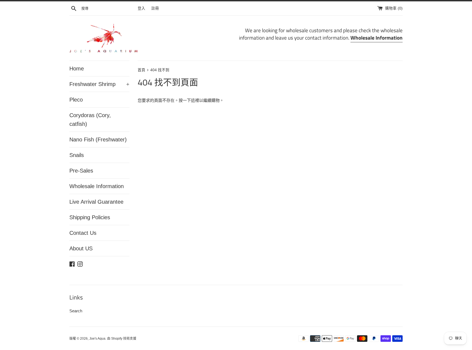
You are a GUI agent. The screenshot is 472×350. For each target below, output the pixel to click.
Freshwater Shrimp (99, 84)
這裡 (195, 100)
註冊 (155, 8)
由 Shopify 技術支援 (121, 338)
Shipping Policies (89, 217)
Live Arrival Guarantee (96, 202)
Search (75, 311)
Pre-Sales (81, 171)
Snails (76, 155)
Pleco (76, 100)
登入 (141, 8)
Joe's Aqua (97, 338)
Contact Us (82, 233)
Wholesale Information (96, 186)
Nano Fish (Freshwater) (98, 140)
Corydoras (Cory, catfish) (90, 119)
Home (76, 69)
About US (81, 248)
